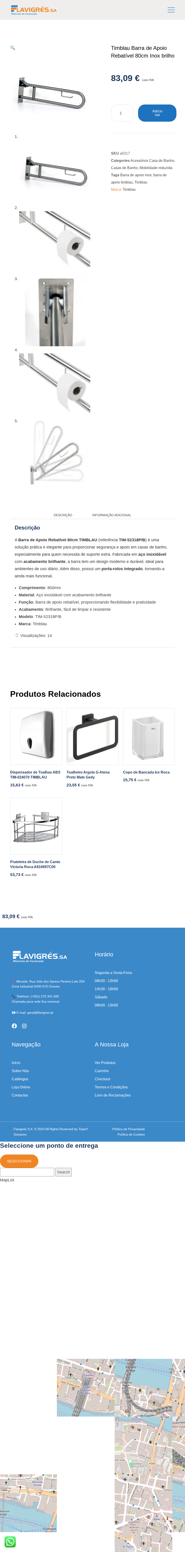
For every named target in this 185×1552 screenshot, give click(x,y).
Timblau (140, 182)
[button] (12, 48)
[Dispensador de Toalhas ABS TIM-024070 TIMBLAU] (36, 736)
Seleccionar (19, 1161)
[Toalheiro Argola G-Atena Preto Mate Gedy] (92, 736)
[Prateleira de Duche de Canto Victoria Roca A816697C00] (36, 826)
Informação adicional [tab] (111, 515)
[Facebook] (14, 1026)
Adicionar (157, 113)
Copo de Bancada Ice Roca (146, 772)
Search (63, 1172)
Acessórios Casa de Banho (152, 161)
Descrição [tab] (63, 515)
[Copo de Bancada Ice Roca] (149, 736)
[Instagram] (24, 1026)
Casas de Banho (124, 168)
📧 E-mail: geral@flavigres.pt (32, 1012)
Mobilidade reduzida (156, 168)
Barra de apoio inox (136, 175)
